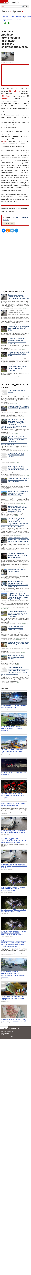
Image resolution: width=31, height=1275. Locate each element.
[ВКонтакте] (4, 231)
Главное (4, 17)
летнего (4, 98)
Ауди (4, 141)
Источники (20, 17)
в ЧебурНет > (6, 23)
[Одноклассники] (8, 231)
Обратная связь (5, 1033)
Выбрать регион (5, 1034)
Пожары (19, 20)
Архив (12, 17)
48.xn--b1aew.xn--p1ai (9, 62)
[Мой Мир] (16, 231)
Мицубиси (6, 96)
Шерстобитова (14, 91)
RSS (12, 1036)
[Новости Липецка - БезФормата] (10, 2)
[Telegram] (12, 231)
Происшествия (8, 20)
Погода (28, 17)
